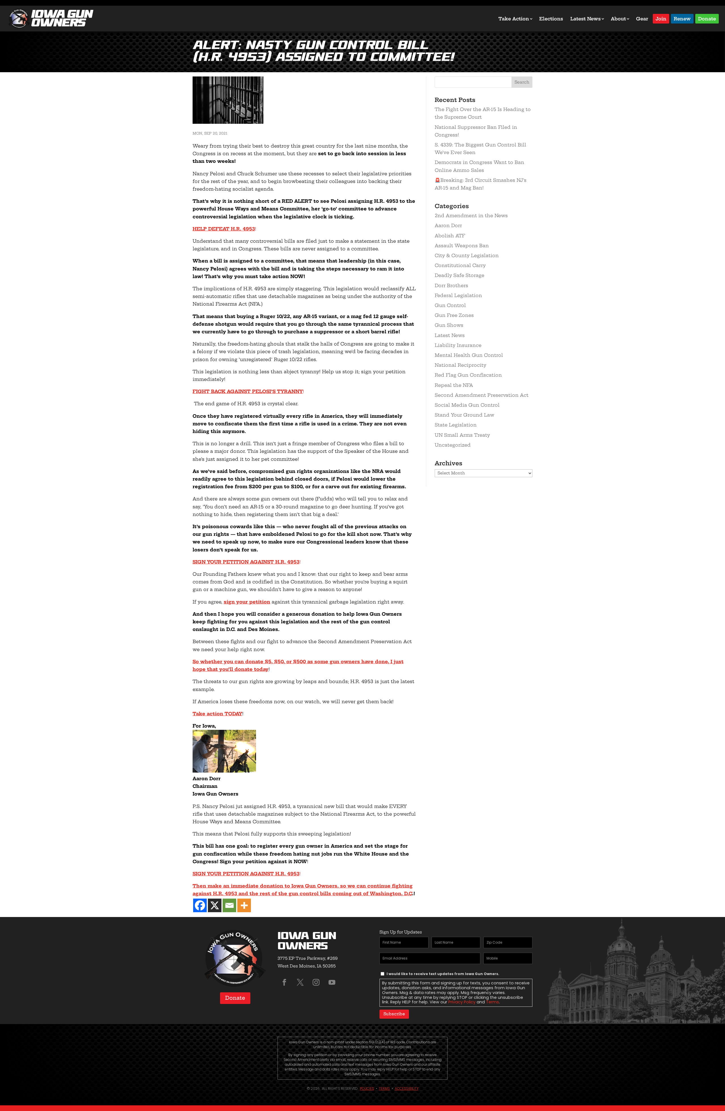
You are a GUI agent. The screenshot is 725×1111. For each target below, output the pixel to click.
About (618, 19)
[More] (244, 905)
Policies (367, 1088)
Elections (551, 19)
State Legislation (456, 425)
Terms (492, 1002)
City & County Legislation (467, 255)
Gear (642, 19)
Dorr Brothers (451, 285)
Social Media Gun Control (467, 405)
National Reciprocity (460, 365)
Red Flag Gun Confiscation (468, 375)
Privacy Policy (461, 1002)
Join (661, 18)
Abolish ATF (450, 235)
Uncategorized (453, 445)
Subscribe (394, 1013)
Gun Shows (449, 325)
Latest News (585, 19)
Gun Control (450, 305)
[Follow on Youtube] (332, 982)
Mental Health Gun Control (469, 355)
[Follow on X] (300, 982)
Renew (682, 18)
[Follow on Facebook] (284, 982)
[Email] (229, 905)
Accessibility (407, 1088)
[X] (214, 905)
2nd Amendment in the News (471, 215)
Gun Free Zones (454, 315)
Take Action (513, 19)
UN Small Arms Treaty (462, 435)
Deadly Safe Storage (459, 275)
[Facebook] (200, 905)
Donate (707, 18)
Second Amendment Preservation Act (481, 395)
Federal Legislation (458, 295)
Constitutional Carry (460, 265)
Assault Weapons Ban (462, 245)
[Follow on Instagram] (316, 982)
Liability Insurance (458, 345)
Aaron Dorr (448, 225)
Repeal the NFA (454, 385)
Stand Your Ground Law (464, 415)
